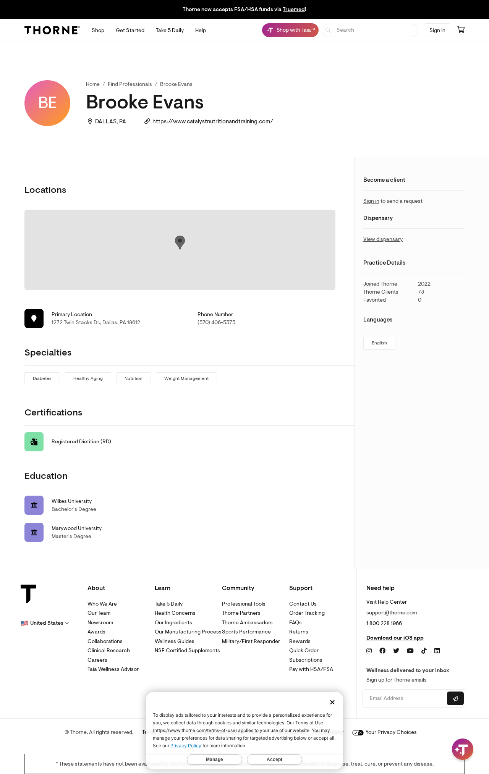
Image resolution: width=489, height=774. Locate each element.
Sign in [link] (371, 201)
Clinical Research (108, 650)
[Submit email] (455, 698)
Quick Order (304, 650)
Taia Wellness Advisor (113, 669)
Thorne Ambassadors (247, 622)
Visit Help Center (386, 602)
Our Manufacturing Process (188, 632)
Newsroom (100, 622)
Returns (298, 632)
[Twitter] (396, 651)
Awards (96, 632)
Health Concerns (175, 613)
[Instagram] (369, 651)
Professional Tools (244, 604)
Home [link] (93, 84)
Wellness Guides (174, 641)
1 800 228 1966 (384, 623)
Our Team (98, 613)
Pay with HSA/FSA (311, 669)
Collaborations (105, 641)
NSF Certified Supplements (187, 650)
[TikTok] (424, 651)
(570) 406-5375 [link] (216, 322)
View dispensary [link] (383, 239)
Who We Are (102, 604)
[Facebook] (382, 651)
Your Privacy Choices (390, 732)
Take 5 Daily (169, 604)
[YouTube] (410, 651)
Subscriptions (305, 660)
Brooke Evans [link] (176, 84)
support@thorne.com (391, 612)
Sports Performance (246, 632)
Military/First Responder (251, 641)
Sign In (437, 30)
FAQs (295, 622)
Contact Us (303, 604)
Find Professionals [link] (130, 84)
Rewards (300, 641)
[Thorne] (52, 30)
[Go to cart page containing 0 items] (461, 30)
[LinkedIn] (437, 651)
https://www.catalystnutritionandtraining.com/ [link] (212, 121)
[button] (45, 623)
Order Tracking (307, 613)
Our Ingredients (173, 622)
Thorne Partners (241, 613)
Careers (97, 660)
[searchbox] (370, 30)
